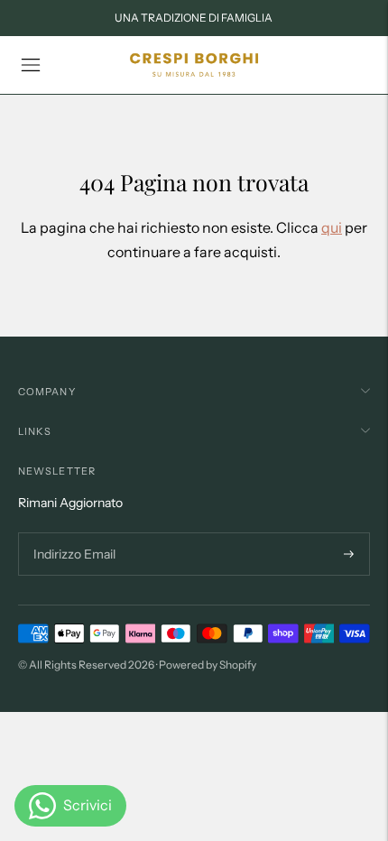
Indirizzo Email (72, 533)
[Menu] (30, 65)
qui (331, 227)
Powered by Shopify (207, 664)
